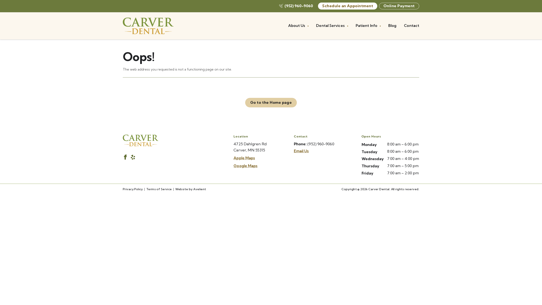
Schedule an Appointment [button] (347, 5)
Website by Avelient (190, 189)
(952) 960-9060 (299, 5)
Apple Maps (244, 157)
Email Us (301, 150)
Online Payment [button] (399, 5)
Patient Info (367, 25)
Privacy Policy (133, 189)
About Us (297, 25)
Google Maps (245, 165)
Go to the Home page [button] (271, 102)
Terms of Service (159, 189)
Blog (392, 25)
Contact (411, 25)
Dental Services (330, 25)
